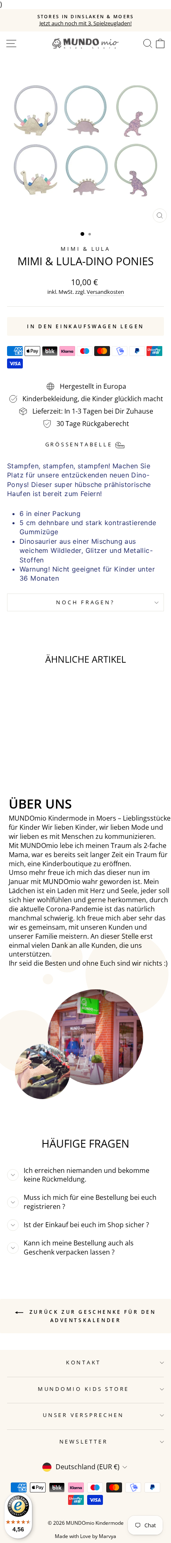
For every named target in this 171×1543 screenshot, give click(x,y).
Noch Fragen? (85, 602)
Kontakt (83, 1362)
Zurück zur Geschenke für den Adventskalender (91, 1316)
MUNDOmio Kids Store (83, 1389)
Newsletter (83, 1441)
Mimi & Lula (85, 248)
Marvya (107, 1536)
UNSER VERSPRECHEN (83, 1415)
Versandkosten (105, 292)
